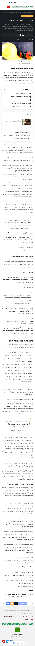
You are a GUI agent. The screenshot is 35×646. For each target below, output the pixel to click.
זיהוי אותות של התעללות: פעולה (23, 572)
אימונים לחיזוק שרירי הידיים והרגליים (20, 96)
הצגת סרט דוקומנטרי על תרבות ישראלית (21, 129)
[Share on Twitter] (26, 35)
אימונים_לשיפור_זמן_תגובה (19, 594)
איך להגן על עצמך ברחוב (27, 16)
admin (27, 39)
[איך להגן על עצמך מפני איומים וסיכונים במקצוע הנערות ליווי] (26, 122)
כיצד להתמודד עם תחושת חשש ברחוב (21, 138)
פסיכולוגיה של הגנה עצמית (24, 586)
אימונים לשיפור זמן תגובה (24, 583)
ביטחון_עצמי (8, 594)
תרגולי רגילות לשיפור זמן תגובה (22, 93)
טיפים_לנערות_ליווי (14, 596)
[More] (17, 35)
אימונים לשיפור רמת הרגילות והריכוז (21, 103)
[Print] (20, 35)
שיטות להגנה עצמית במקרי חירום (21, 100)
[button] (8, 6)
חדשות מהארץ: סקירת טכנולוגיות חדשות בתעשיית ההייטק (17, 135)
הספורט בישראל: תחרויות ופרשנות (22, 132)
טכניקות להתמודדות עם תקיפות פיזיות (20, 106)
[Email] (23, 35)
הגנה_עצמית (23, 596)
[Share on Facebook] (28, 35)
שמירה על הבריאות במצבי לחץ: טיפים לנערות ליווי (18, 580)
